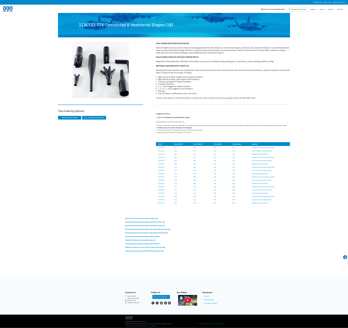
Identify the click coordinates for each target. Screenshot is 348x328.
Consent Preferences (152, 326)
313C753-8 (161, 180)
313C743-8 (161, 170)
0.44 (215, 147)
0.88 (175, 157)
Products (312, 9)
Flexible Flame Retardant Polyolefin (263, 147)
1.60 (194, 196)
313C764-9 (161, 193)
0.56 (175, 147)
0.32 (233, 157)
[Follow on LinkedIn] (165, 303)
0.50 (233, 167)
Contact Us (328, 2)
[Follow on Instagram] (169, 303)
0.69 (194, 167)
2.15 (215, 196)
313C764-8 (161, 190)
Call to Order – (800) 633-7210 (94, 118)
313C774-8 (161, 200)
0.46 (194, 157)
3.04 (175, 196)
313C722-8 (161, 151)
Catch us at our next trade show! (273, 9)
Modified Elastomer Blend (260, 154)
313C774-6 (161, 196)
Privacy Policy (129, 326)
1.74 (175, 177)
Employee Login (209, 300)
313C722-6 (161, 147)
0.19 (233, 147)
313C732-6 (161, 157)
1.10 (194, 187)
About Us (330, 9)
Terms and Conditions (139, 326)
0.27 (194, 147)
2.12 (175, 187)
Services (321, 9)
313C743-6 (161, 167)
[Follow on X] (157, 303)
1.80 (215, 187)
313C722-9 (161, 154)
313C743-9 (161, 174)
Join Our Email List (340, 2)
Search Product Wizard (70, 118)
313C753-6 (161, 177)
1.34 (175, 167)
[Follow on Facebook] (153, 303)
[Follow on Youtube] (161, 303)
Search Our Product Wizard (298, 9)
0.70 (215, 157)
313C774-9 (161, 203)
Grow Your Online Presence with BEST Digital (211, 324)
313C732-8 (161, 161)
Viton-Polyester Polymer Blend (261, 151)
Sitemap (206, 296)
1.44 (215, 177)
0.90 (233, 196)
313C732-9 (161, 164)
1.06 (215, 167)
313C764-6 (161, 187)
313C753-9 (161, 183)
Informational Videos (210, 303)
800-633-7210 (318, 2)
